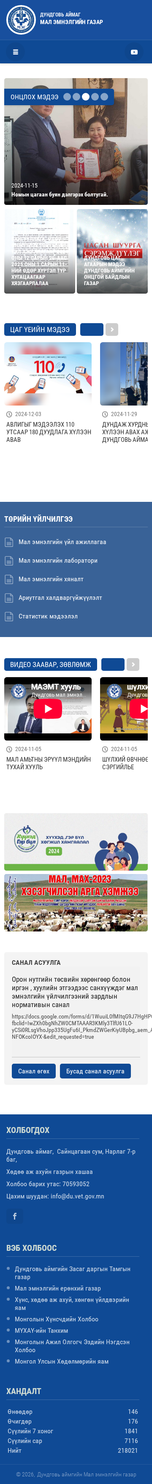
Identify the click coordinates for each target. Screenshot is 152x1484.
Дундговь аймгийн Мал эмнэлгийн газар (86, 1474)
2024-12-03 (28, 414)
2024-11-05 (28, 749)
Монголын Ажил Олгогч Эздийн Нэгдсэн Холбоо (72, 1346)
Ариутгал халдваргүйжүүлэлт (60, 598)
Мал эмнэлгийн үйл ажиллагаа (62, 542)
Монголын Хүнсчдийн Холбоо (56, 1319)
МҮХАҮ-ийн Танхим (41, 1330)
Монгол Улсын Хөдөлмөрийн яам (62, 1361)
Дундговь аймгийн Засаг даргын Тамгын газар (72, 1273)
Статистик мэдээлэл (48, 616)
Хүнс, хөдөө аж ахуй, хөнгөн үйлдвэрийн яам (72, 1304)
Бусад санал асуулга (95, 1071)
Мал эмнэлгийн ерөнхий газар (58, 1288)
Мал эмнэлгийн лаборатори (58, 560)
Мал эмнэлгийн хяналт (51, 579)
